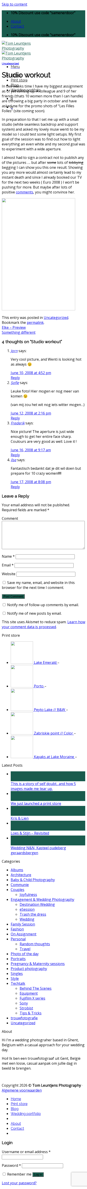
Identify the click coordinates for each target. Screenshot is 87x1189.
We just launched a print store (36, 803)
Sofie (15, 382)
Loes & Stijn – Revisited (30, 833)
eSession (27, 909)
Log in (38, 1174)
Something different (18, 332)
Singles (17, 973)
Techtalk (18, 983)
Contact (17, 26)
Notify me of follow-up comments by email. (43, 604)
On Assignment (23, 934)
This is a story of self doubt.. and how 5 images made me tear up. (43, 786)
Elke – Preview (14, 327)
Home (16, 1099)
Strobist (26, 1008)
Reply (15, 377)
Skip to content (14, 4)
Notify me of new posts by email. (34, 613)
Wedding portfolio (26, 1114)
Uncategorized (10, 63)
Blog (15, 1109)
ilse (13, 459)
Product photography (29, 968)
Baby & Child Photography (33, 879)
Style (15, 978)
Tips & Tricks (30, 1013)
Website (8, 573)
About (16, 21)
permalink (35, 322)
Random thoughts (35, 943)
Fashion (17, 929)
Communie (20, 884)
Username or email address (26, 1151)
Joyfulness (28, 894)
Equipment (29, 993)
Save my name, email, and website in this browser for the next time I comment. (38, 585)
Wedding (27, 919)
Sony (24, 1003)
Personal (18, 939)
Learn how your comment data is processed (43, 624)
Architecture (21, 874)
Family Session (23, 924)
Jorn (14, 350)
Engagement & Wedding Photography (42, 899)
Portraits (18, 958)
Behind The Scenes (36, 988)
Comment (10, 518)
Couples (17, 889)
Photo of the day (25, 953)
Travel (25, 948)
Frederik (18, 423)
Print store (19, 80)
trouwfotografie (24, 1018)
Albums (17, 869)
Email (8, 565)
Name (8, 556)
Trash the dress (33, 914)
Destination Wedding (37, 904)
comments (24, 192)
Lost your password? (19, 1182)
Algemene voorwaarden (22, 1090)
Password (11, 1165)
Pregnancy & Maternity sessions (38, 963)
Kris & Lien (20, 818)
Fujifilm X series (32, 998)
